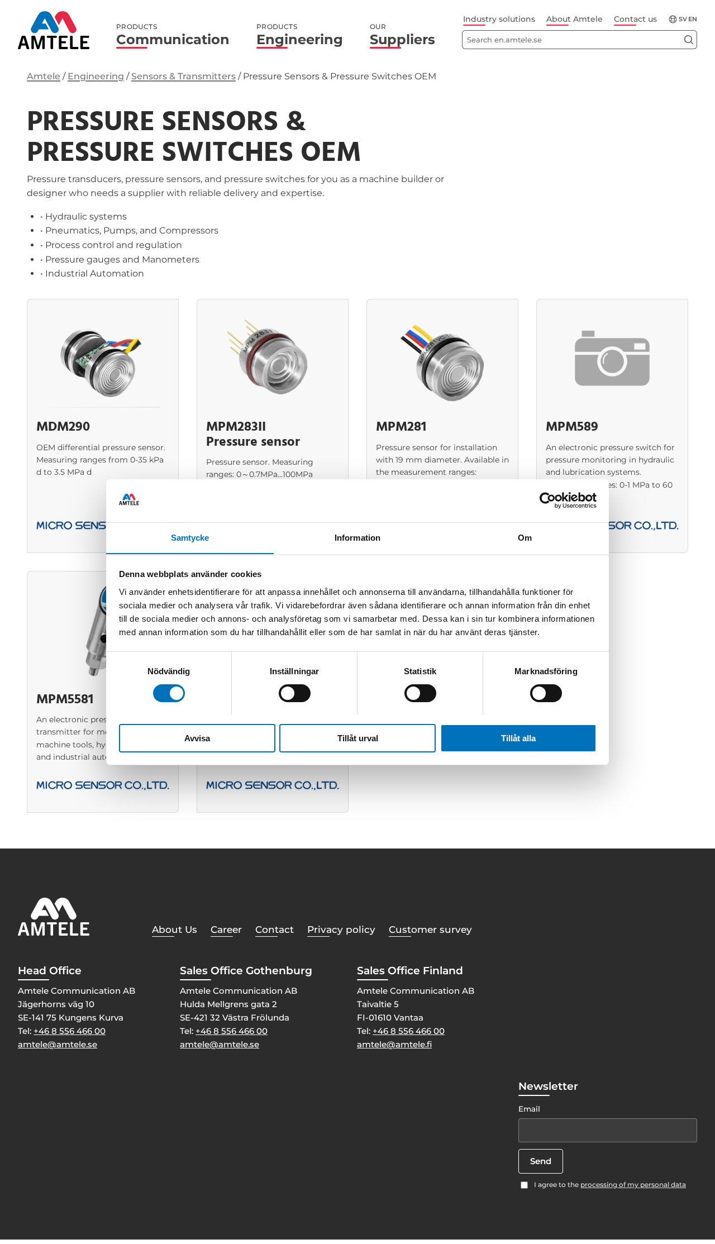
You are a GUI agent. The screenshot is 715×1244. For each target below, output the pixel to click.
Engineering (299, 35)
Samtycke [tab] (190, 537)
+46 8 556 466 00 (70, 1031)
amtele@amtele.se (57, 1044)
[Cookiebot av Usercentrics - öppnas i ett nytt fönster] (548, 500)
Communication (173, 35)
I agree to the (610, 1184)
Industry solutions (499, 19)
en (692, 19)
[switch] (295, 693)
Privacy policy (341, 929)
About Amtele (574, 19)
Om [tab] (525, 537)
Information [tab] (357, 537)
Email (529, 1108)
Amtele (43, 76)
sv (683, 19)
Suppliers (402, 35)
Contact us (635, 19)
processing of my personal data (633, 1184)
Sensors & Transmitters (183, 76)
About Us (174, 929)
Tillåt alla (518, 737)
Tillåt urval (357, 737)
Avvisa (197, 737)
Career (226, 929)
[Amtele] (53, 30)
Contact (274, 929)
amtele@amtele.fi (394, 1044)
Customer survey (430, 929)
